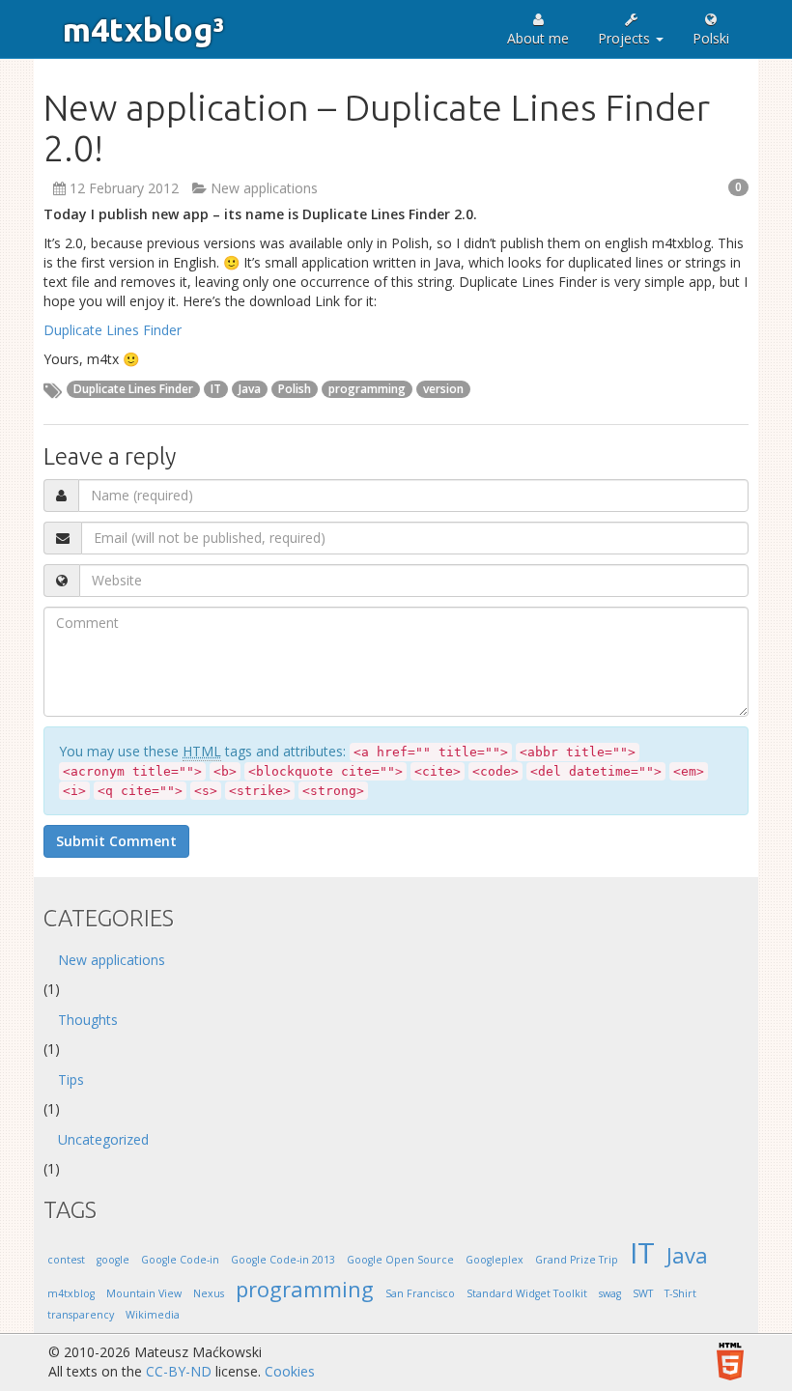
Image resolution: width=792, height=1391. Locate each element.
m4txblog (71, 1293)
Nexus (208, 1293)
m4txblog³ (143, 29)
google (113, 1259)
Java (250, 389)
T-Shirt (680, 1293)
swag (610, 1293)
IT (216, 389)
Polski (711, 38)
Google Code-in (180, 1259)
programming (367, 389)
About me (538, 38)
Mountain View (144, 1293)
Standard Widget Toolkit (527, 1293)
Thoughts (88, 1019)
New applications (264, 188)
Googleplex (494, 1259)
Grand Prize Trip (576, 1259)
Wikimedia (153, 1314)
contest (66, 1259)
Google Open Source (400, 1259)
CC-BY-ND (179, 1371)
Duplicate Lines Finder (112, 330)
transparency (80, 1314)
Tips (71, 1079)
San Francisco (420, 1293)
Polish (294, 389)
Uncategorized (103, 1139)
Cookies (290, 1371)
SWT (643, 1293)
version (443, 389)
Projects (626, 38)
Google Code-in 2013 (283, 1259)
